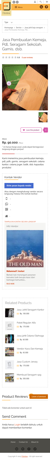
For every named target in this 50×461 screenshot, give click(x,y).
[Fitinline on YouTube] (17, 449)
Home (13, 442)
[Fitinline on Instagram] (23, 449)
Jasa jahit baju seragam (33, 27)
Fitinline (25, 456)
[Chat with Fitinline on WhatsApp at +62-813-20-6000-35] (14, 2)
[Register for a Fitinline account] (34, 2)
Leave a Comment (39, 396)
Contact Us (23, 442)
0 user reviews (27, 57)
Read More (10, 284)
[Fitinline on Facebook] (29, 449)
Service (19, 27)
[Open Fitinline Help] (46, 7)
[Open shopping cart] (46, 2)
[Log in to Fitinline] (40, 2)
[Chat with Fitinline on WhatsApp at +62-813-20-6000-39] (17, 2)
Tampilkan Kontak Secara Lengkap (20, 222)
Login (17, 424)
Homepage (8, 27)
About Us (34, 442)
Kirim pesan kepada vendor (19, 185)
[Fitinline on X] (35, 449)
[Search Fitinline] (41, 7)
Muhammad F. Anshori (15, 271)
